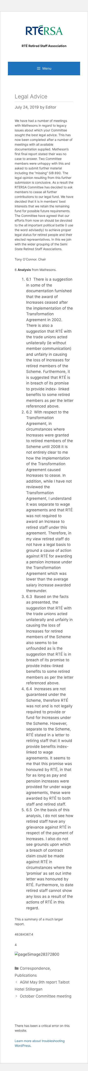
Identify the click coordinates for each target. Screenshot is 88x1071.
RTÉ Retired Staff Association (44, 46)
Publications (26, 975)
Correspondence (35, 968)
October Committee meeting (45, 996)
